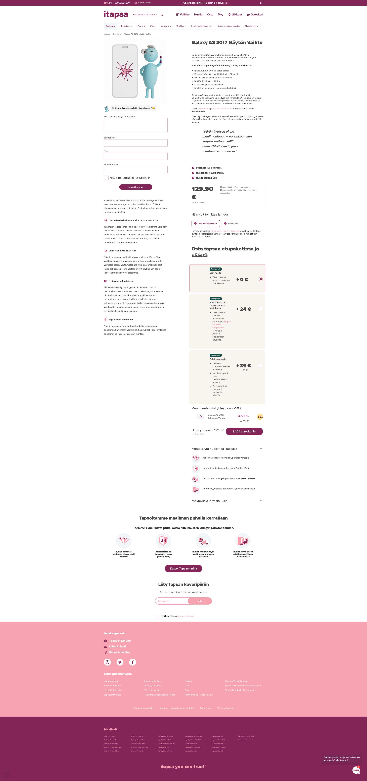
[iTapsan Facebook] (132, 662)
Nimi (106, 151)
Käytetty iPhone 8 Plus (219, 740)
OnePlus (180, 26)
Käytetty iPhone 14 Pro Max (112, 747)
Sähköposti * (110, 137)
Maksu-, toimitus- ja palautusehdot (177, 708)
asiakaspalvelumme (222, 108)
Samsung (165, 26)
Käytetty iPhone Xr (191, 751)
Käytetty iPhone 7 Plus (219, 747)
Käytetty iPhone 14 (110, 740)
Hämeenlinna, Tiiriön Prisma (199, 695)
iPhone (140, 26)
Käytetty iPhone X (217, 736)
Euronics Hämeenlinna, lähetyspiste (243, 685)
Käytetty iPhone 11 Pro (165, 751)
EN (261, 2)
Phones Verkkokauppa (236, 681)
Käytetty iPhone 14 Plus (111, 751)
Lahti (187, 685)
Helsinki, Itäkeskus (113, 690)
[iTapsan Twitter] (120, 662)
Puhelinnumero (111, 164)
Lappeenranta (111, 681)
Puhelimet (125, 26)
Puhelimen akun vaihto (245, 740)
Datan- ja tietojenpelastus (229, 26)
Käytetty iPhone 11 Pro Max (193, 736)
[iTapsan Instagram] (107, 662)
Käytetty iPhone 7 (217, 751)
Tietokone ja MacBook (201, 26)
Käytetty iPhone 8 (217, 743)
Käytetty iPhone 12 (137, 751)
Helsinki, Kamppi (112, 685)
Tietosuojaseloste (226, 708)
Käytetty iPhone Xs (191, 743)
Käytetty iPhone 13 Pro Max (139, 747)
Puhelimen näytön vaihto (246, 736)
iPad (152, 26)
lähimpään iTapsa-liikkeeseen (225, 231)
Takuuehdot (205, 708)
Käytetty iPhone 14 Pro (111, 743)
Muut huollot (250, 26)
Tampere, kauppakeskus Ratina (159, 695)
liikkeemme (204, 108)
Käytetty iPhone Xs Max (192, 747)
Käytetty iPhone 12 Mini (165, 736)
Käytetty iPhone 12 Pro (165, 740)
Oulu (187, 690)
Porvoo (188, 681)
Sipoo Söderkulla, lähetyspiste (240, 690)
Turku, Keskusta (152, 690)
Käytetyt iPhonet (109, 736)
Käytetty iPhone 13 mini (138, 740)
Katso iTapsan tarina (183, 568)
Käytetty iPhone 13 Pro (138, 743)
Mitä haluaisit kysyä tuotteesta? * (120, 116)
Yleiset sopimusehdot (143, 708)
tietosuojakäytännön (186, 616)
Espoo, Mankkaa (152, 681)
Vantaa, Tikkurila (152, 685)
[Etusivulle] (116, 14)
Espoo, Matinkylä (112, 695)
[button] (6, 774)
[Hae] (162, 14)
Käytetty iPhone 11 (163, 747)
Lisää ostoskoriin (244, 431)
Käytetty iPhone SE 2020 (193, 740)
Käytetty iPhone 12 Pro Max (166, 743)
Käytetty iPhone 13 (137, 736)
